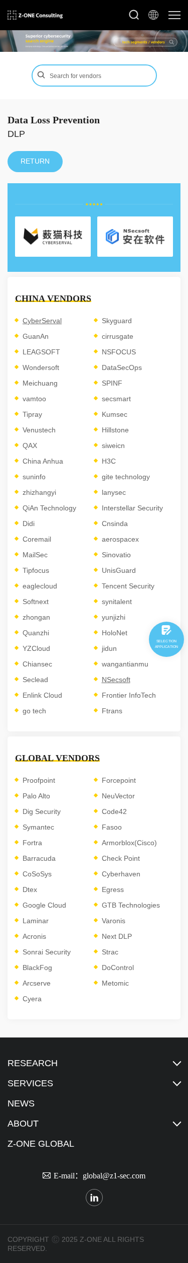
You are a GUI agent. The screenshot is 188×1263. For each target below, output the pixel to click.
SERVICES (30, 1083)
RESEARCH (33, 1063)
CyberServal (42, 321)
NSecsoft (116, 680)
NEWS (21, 1103)
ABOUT (23, 1124)
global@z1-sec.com (114, 1175)
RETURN (35, 161)
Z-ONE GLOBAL (41, 1144)
